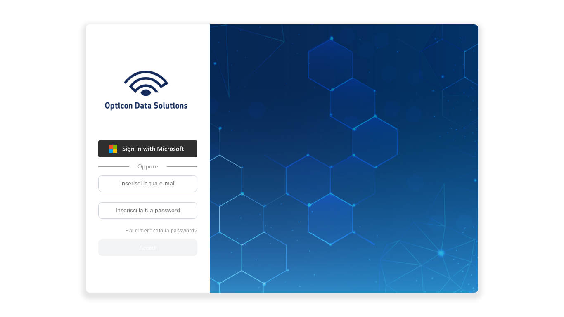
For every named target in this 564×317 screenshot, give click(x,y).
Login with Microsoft (147, 148)
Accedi (147, 247)
